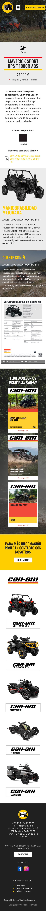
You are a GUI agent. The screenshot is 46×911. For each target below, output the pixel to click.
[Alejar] (22, 361)
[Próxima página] (7, 361)
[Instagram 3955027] (26, 868)
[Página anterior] (4, 361)
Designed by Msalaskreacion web (23, 905)
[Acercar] (26, 361)
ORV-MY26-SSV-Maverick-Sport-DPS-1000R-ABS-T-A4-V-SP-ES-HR (25, 159)
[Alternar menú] (18, 7)
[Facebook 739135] (20, 868)
